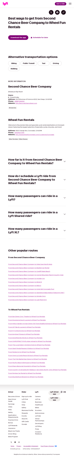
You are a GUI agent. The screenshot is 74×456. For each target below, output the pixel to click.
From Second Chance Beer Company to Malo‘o (24, 286)
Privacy (19, 446)
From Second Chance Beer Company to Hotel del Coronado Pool (31, 289)
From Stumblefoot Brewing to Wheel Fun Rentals (25, 377)
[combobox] (63, 392)
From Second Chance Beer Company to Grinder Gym (27, 296)
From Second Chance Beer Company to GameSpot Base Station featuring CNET (36, 293)
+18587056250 (19, 101)
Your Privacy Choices (47, 446)
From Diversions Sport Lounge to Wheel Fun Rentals (27, 320)
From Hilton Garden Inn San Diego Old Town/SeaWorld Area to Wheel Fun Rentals (37, 324)
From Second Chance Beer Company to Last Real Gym (27, 300)
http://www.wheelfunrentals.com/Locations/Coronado (34, 135)
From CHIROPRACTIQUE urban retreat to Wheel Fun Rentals (29, 341)
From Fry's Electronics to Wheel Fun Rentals (24, 331)
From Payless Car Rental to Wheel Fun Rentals (24, 373)
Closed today (14, 97)
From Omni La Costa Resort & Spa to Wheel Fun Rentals (28, 356)
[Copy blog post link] (63, 12)
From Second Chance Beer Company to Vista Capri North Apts (30, 264)
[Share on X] (51, 12)
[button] (70, 3)
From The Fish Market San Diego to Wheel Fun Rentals (27, 359)
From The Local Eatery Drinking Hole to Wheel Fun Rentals (29, 345)
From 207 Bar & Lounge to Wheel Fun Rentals (24, 327)
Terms (12, 446)
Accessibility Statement (31, 446)
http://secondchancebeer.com (26, 103)
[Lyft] (5, 4)
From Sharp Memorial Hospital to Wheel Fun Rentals (26, 366)
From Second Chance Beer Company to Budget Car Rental (28, 268)
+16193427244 (19, 133)
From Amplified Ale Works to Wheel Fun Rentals (25, 338)
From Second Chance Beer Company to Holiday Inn (26, 278)
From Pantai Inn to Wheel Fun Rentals (21, 352)
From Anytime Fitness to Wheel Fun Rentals (24, 334)
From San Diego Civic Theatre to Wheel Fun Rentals (26, 317)
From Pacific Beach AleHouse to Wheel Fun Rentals (26, 363)
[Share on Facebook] (57, 12)
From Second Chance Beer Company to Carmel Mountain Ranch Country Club (35, 275)
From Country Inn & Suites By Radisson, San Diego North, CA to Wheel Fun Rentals (37, 370)
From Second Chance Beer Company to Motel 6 (25, 282)
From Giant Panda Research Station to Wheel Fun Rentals (28, 348)
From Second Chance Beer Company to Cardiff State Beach (29, 271)
